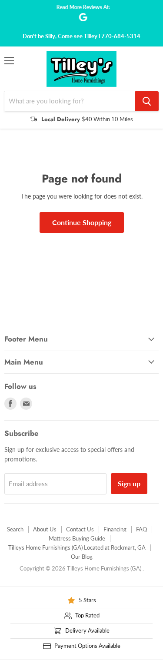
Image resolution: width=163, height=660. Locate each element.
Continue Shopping (81, 222)
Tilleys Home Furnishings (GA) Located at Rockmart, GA (77, 547)
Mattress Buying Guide (77, 538)
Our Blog (82, 556)
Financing (114, 529)
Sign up (129, 483)
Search (15, 529)
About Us (45, 529)
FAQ (141, 529)
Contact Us (80, 529)
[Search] (147, 101)
